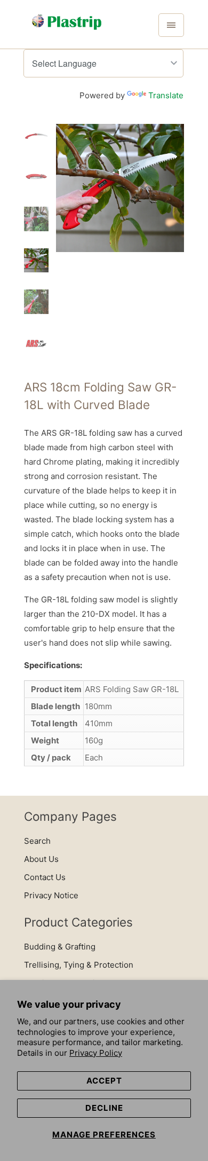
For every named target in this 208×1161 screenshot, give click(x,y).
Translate (165, 95)
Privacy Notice (51, 895)
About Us (41, 859)
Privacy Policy (95, 1053)
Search (37, 841)
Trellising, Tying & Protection (78, 965)
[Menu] (171, 25)
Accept (104, 1081)
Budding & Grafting (59, 947)
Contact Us (45, 877)
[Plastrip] (66, 28)
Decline (104, 1108)
